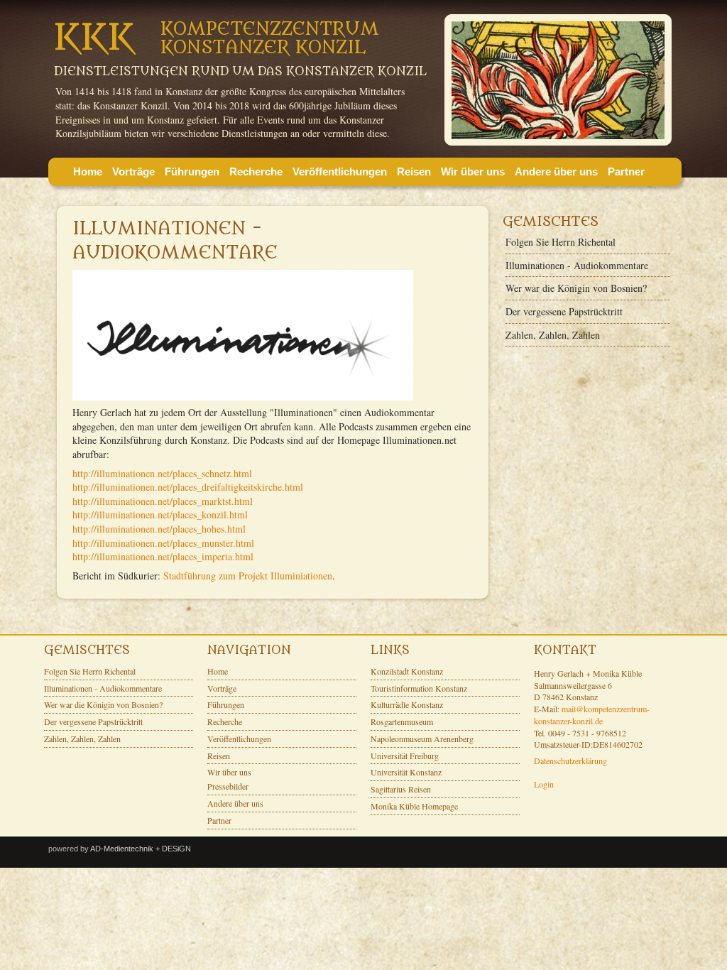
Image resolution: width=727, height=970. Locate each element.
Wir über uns (473, 171)
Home (87, 171)
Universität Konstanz (406, 772)
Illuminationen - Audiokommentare (576, 265)
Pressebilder (227, 786)
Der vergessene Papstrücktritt (564, 311)
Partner (626, 171)
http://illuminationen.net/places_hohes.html (159, 528)
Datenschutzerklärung (570, 760)
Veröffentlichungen (340, 171)
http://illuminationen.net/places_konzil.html (160, 514)
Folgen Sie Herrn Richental (560, 242)
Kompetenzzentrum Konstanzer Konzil (269, 38)
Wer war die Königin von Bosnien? (576, 288)
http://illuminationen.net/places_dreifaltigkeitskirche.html (187, 487)
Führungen (192, 171)
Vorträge (133, 171)
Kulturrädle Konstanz (407, 704)
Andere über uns (556, 171)
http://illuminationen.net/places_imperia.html (162, 556)
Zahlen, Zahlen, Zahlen (552, 335)
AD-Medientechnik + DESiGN (140, 848)
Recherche (256, 171)
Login (544, 784)
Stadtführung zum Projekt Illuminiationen (247, 575)
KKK (94, 37)
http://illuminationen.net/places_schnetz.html (162, 473)
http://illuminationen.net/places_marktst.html (162, 501)
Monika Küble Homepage (414, 806)
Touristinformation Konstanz (419, 688)
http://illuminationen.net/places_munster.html (163, 543)
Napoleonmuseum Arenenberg (422, 738)
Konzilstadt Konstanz (407, 671)
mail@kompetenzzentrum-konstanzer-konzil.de (592, 714)
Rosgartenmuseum (402, 721)
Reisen (414, 171)
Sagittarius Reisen (401, 789)
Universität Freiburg (405, 755)
